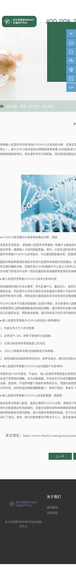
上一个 (60, 456)
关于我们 (34, 106)
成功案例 (52, 507)
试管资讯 (52, 513)
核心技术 (48, 106)
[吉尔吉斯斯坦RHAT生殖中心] (20, 21)
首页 (23, 106)
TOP (71, 87)
